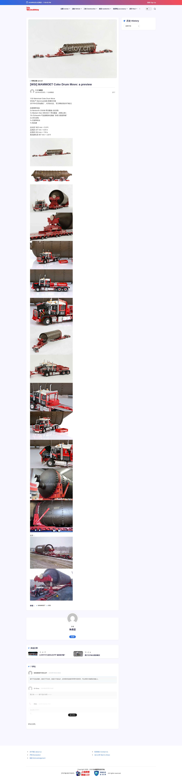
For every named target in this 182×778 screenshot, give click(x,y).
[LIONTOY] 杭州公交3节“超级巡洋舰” (52, 655)
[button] (148, 9)
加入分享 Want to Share (102, 755)
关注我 (72, 637)
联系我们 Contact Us (101, 752)
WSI (49, 605)
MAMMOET (41, 605)
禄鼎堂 (40, 90)
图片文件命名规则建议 (92, 655)
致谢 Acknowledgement (37, 758)
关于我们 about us (36, 752)
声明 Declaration (35, 755)
